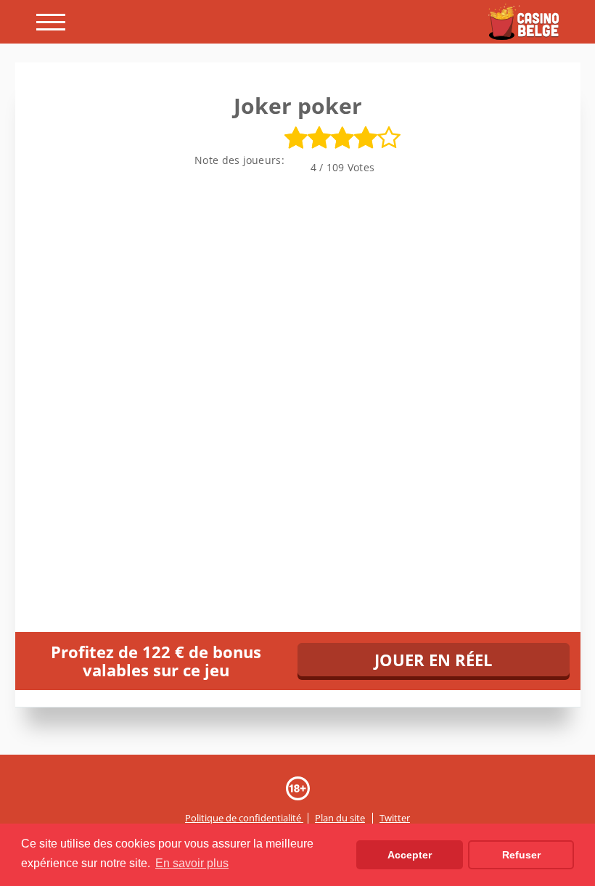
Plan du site (340, 818)
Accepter (409, 855)
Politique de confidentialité (244, 818)
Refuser (521, 855)
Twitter (394, 818)
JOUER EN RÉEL (433, 659)
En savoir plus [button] (192, 863)
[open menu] (50, 22)
